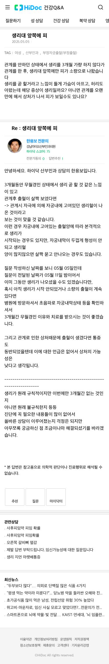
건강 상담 (61, 21)
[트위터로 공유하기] (36, 42)
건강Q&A (54, 8)
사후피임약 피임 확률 (23, 528)
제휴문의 (49, 645)
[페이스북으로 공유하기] (43, 42)
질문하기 (13, 21)
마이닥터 (56, 501)
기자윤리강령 (80, 645)
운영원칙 (66, 639)
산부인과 (33, 53)
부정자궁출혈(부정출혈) (60, 53)
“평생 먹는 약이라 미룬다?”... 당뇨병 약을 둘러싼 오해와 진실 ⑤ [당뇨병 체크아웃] (56, 593)
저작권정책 (81, 639)
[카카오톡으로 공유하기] (51, 43)
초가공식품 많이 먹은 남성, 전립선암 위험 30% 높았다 (50, 600)
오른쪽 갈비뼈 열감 (22, 542)
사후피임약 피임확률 (23, 535)
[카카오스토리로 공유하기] (58, 43)
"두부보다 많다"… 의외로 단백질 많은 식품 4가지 (46, 585)
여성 (18, 53)
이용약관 (26, 639)
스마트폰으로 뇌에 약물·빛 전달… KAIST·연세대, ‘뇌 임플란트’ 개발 (56, 614)
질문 (35, 501)
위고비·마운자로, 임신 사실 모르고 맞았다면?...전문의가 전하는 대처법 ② (56, 607)
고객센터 (63, 645)
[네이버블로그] (65, 42)
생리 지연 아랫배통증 (23, 557)
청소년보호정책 (30, 645)
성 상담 (37, 21)
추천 (15, 501)
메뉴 (7, 7)
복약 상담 (87, 21)
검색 (100, 7)
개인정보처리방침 (46, 639)
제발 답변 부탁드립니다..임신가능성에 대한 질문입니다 (50, 549)
